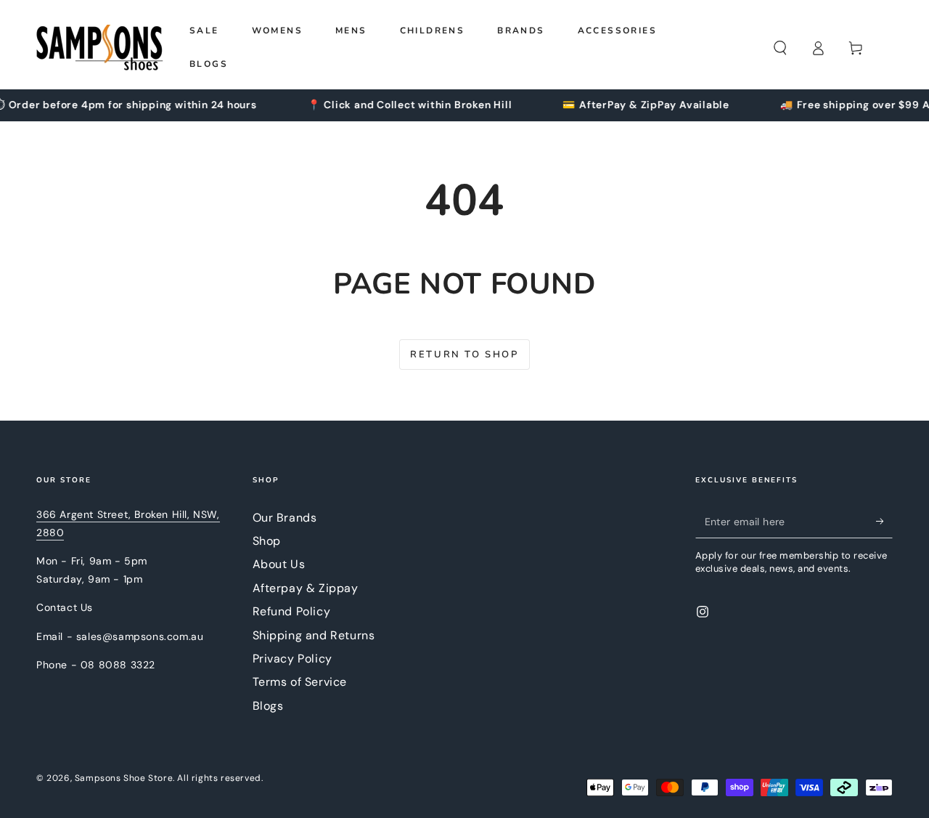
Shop (267, 540)
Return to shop (464, 354)
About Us (279, 564)
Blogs (268, 705)
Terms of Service (300, 681)
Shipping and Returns (314, 635)
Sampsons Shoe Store (124, 778)
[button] (780, 48)
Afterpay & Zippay (306, 588)
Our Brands (285, 517)
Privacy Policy (292, 658)
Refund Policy (292, 611)
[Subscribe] (884, 522)
